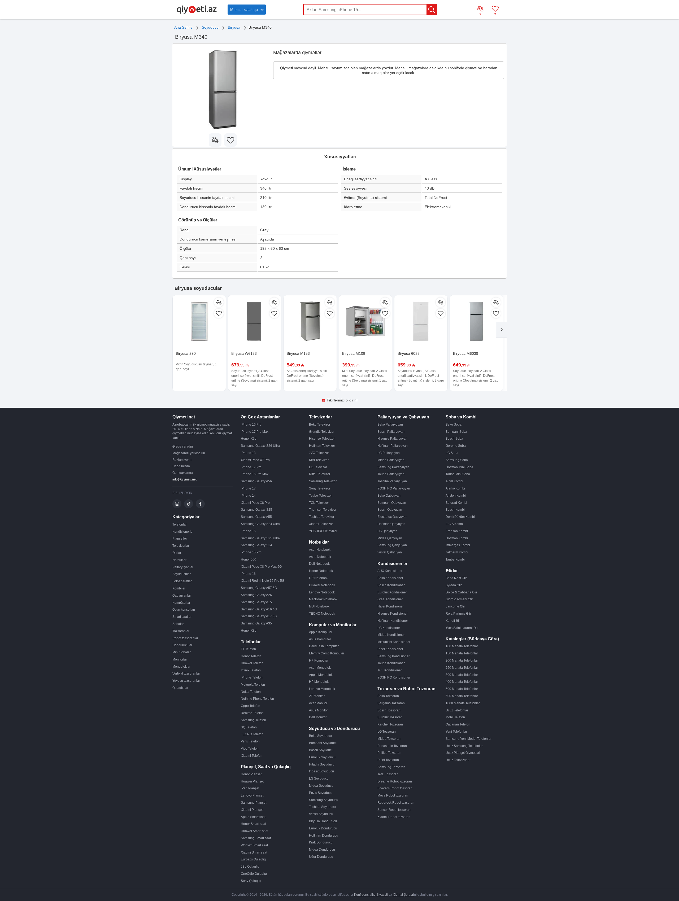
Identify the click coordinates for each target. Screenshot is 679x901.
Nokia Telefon (251, 692)
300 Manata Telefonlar (462, 675)
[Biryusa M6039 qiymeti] (476, 321)
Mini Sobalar (181, 652)
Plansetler (179, 538)
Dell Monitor (318, 717)
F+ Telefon (248, 649)
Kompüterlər (181, 603)
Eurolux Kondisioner (392, 592)
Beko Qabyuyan (389, 495)
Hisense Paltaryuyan (392, 438)
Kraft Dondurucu (321, 842)
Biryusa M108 (353, 353)
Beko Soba (454, 424)
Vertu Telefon (250, 741)
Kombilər (178, 588)
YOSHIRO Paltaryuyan (393, 488)
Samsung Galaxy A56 (256, 481)
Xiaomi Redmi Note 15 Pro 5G (262, 581)
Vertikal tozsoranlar (186, 673)
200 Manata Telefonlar (462, 660)
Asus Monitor (318, 710)
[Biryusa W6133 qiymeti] (255, 321)
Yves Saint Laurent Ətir (462, 628)
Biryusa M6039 (465, 353)
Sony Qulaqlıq (251, 881)
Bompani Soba (456, 432)
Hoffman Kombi (457, 538)
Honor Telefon (251, 656)
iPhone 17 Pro (251, 467)
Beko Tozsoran (388, 696)
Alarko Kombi (455, 488)
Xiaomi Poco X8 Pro (255, 503)
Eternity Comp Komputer (326, 653)
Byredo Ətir (454, 585)
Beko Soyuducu (320, 736)
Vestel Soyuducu (321, 814)
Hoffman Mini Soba (459, 467)
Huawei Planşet (252, 781)
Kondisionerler (183, 531)
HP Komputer (318, 660)
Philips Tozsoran (389, 753)
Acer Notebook (319, 550)
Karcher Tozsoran (390, 724)
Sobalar (178, 624)
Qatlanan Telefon (458, 724)
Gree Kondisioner (390, 599)
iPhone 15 (248, 531)
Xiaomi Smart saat (254, 852)
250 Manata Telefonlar (462, 668)
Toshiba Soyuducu (322, 807)
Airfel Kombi (454, 481)
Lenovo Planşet (252, 795)
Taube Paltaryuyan (390, 474)
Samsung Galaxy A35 (256, 623)
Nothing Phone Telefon (257, 699)
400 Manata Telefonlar (462, 682)
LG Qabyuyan (387, 531)
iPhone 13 (248, 453)
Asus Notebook (320, 557)
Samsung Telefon (253, 720)
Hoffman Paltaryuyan (392, 446)
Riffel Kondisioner (390, 649)
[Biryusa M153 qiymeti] (310, 321)
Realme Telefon (252, 713)
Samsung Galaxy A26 (256, 595)
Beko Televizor (319, 424)
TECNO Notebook (322, 613)
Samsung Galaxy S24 (256, 545)
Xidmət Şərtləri (403, 894)
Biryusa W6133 (244, 353)
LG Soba (452, 453)
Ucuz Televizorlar (458, 760)
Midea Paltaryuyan (390, 460)
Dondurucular (182, 645)
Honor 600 (248, 559)
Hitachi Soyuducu (321, 764)
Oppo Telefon (250, 706)
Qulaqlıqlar (180, 688)
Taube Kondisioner (391, 663)
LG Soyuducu (319, 778)
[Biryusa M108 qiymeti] (365, 321)
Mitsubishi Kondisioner (393, 642)
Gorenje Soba (456, 446)
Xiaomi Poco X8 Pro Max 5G (261, 566)
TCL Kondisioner (389, 670)
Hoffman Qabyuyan (391, 524)
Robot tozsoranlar (185, 638)
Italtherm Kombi (457, 552)
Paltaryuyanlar (182, 567)
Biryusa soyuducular (198, 288)
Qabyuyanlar (181, 595)
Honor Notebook (321, 571)
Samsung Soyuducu (323, 800)
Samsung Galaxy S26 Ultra (260, 446)
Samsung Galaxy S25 (256, 509)
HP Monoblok (319, 682)
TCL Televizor (319, 503)
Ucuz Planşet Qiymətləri (463, 753)
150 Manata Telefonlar (462, 653)
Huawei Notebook (322, 585)
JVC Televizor (319, 453)
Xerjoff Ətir (453, 621)
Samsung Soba (457, 460)
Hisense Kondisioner (392, 613)
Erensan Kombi (457, 531)
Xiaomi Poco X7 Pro (255, 460)
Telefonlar (179, 524)
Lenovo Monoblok (322, 689)
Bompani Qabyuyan (391, 503)
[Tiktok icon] (188, 503)
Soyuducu (210, 27)
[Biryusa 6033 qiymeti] (421, 321)
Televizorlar (180, 546)
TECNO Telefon (252, 734)
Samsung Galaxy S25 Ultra (260, 538)
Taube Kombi (455, 559)
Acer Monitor (318, 703)
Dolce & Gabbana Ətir (461, 592)
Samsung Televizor (323, 481)
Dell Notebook (319, 564)
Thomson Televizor (322, 509)
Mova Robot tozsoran (392, 795)
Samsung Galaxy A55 (256, 517)
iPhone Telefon (252, 677)
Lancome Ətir (455, 606)
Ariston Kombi (456, 495)
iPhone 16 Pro (251, 424)
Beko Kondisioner (390, 578)
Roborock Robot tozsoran (395, 802)
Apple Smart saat (253, 817)
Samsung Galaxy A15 (256, 602)
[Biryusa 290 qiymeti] (199, 321)
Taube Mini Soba (458, 474)
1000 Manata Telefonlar (463, 703)
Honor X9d (248, 438)
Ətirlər (176, 553)
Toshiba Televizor (321, 517)
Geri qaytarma (182, 473)
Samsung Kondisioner (393, 656)
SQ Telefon (249, 727)
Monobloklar (181, 666)
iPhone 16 (248, 574)
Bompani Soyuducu (323, 743)
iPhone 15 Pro (251, 552)
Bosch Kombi (455, 509)
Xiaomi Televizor (321, 524)
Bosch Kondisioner (391, 585)
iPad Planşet (250, 788)
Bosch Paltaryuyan (390, 432)
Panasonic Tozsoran (392, 746)
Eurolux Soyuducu (322, 757)
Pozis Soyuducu (320, 793)
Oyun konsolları (183, 609)
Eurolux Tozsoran (390, 717)
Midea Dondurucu (322, 849)
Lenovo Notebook (322, 592)
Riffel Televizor (319, 474)
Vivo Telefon (250, 748)
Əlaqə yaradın (182, 446)
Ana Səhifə (183, 27)
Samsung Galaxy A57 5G (259, 588)
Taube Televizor (320, 495)
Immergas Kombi (458, 545)
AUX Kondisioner (389, 571)
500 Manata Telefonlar (462, 689)
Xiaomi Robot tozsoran (393, 817)
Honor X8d (248, 630)
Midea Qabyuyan (389, 538)
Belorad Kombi (456, 503)
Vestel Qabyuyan (389, 552)
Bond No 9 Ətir (456, 578)
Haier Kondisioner (390, 606)
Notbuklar (179, 560)
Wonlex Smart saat (254, 845)
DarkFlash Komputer (324, 646)
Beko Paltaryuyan (390, 424)
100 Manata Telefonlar (462, 646)
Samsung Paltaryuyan (393, 467)
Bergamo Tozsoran (391, 703)
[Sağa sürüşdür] (501, 330)
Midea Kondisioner (391, 635)
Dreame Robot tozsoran (394, 781)
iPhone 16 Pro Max (254, 474)
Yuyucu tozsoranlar (186, 681)
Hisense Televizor (322, 438)
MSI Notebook (319, 606)
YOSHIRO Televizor (323, 531)
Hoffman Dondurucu (323, 835)
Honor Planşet (251, 774)
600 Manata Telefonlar (462, 696)
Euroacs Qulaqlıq (253, 859)
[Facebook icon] (200, 503)
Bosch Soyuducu (321, 750)
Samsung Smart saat (256, 838)
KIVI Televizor (319, 460)
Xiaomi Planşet (252, 810)
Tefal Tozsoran (387, 774)
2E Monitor (317, 696)
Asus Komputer (320, 639)
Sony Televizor (319, 488)
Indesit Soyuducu (321, 771)
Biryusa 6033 (409, 353)
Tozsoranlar (180, 631)
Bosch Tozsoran (389, 710)
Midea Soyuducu (321, 786)
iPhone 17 (248, 488)
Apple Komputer (320, 632)
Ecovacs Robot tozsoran (394, 788)
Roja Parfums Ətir (458, 613)
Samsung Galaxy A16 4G (259, 609)
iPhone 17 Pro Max (254, 432)
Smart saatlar (181, 617)
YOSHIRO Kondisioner (393, 677)
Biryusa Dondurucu (323, 821)
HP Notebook (318, 578)
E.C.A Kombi (455, 524)
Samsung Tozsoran (391, 767)
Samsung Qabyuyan (392, 545)
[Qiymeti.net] (196, 13)
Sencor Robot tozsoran (394, 810)
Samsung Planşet (253, 802)
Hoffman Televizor (322, 446)
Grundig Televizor (321, 432)
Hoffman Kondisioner (392, 621)
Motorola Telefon (253, 684)
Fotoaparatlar (182, 581)
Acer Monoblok (320, 668)
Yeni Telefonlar (456, 731)
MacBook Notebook (323, 599)
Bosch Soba (454, 438)
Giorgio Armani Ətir (459, 599)
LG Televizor (318, 467)
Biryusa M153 (298, 353)
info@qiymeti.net (184, 479)
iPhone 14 (248, 495)
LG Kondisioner (388, 628)
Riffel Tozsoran (388, 760)
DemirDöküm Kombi (460, 517)
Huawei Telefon (252, 663)
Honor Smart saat (253, 824)
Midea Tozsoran (389, 739)
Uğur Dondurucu (321, 857)
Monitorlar (179, 659)
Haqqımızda (181, 466)
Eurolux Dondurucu (323, 828)
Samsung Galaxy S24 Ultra (260, 524)
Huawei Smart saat (254, 831)
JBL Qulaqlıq (250, 866)
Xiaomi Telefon (251, 756)
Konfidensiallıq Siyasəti (371, 894)
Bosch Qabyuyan (389, 509)
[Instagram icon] (176, 503)
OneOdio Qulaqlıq (254, 874)
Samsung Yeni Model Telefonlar (468, 739)
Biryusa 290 (186, 353)
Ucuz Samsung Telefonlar (464, 746)
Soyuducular (181, 574)
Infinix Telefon (251, 670)
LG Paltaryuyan (388, 453)
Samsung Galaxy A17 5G (259, 616)
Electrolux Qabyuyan (392, 517)
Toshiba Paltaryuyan (392, 481)
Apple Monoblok (321, 675)
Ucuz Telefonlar (457, 710)
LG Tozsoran (386, 731)
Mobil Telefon (455, 717)
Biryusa (234, 27)
